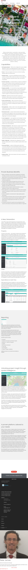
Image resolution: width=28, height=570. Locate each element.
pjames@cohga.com (4, 568)
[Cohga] (3, 0)
